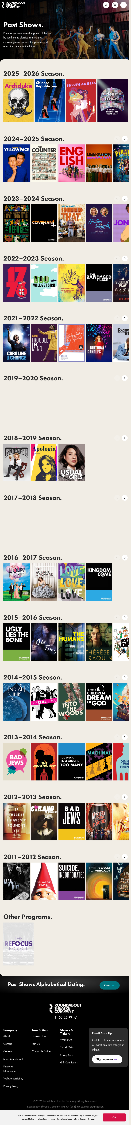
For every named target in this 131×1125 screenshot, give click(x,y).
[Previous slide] (117, 139)
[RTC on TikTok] (75, 1017)
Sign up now (104, 1059)
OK (114, 1117)
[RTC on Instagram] (65, 1017)
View (107, 985)
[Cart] (115, 5)
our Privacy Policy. (85, 1118)
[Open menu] (123, 5)
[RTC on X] (60, 1017)
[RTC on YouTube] (70, 1017)
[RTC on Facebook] (55, 1017)
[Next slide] (125, 139)
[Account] (106, 5)
